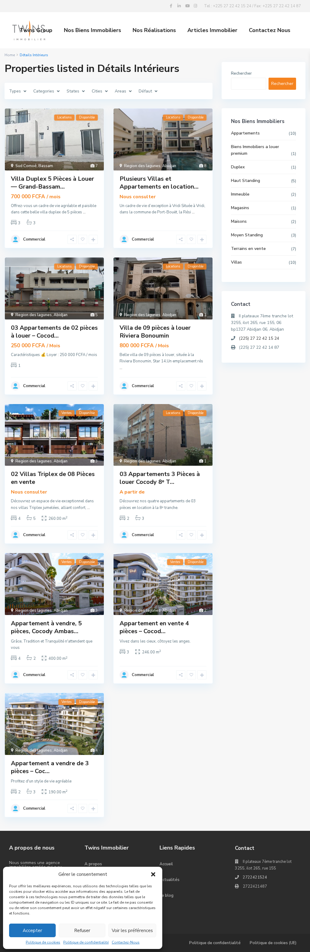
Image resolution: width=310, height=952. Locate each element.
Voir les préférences (132, 931)
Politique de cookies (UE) (273, 943)
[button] (153, 874)
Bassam (45, 166)
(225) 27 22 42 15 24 (259, 338)
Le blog (166, 895)
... (84, 212)
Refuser (82, 931)
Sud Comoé (26, 166)
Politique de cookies (43, 942)
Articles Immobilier (212, 30)
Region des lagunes (142, 166)
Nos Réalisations (154, 30)
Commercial (34, 239)
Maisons (239, 221)
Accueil (166, 864)
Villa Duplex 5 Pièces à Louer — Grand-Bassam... (52, 183)
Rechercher (241, 73)
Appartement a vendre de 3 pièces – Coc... (50, 767)
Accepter (32, 931)
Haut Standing (245, 180)
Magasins (240, 208)
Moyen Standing (247, 235)
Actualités (170, 879)
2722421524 (255, 877)
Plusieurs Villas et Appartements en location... (159, 183)
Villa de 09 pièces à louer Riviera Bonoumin (155, 332)
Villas (236, 262)
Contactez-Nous (126, 942)
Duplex (238, 167)
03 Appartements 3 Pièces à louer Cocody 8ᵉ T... (160, 478)
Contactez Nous (269, 30)
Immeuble (240, 194)
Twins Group (36, 30)
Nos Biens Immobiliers (92, 30)
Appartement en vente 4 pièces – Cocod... (154, 627)
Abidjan (169, 166)
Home (10, 55)
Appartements (245, 133)
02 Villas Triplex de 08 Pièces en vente (53, 478)
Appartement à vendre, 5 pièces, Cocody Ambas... (46, 627)
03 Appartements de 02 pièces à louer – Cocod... (54, 332)
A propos (93, 864)
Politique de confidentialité (86, 942)
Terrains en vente (248, 248)
